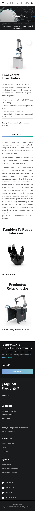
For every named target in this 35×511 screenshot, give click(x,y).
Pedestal (17, 26)
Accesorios (26, 24)
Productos (6, 24)
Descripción (17, 134)
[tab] (17, 134)
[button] (32, 3)
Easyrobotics (6, 26)
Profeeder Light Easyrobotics (15, 329)
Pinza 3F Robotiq (9, 274)
